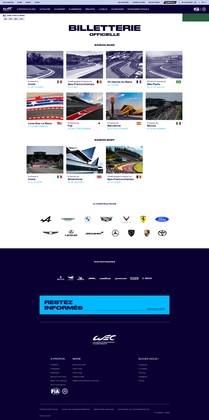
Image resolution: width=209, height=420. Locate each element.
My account (187, 2)
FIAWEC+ (54, 365)
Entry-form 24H (79, 365)
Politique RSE (78, 376)
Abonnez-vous (156, 308)
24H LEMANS (8, 2)
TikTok (141, 380)
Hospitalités (139, 2)
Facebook (142, 365)
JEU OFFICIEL (123, 2)
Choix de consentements (76, 409)
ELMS (19, 2)
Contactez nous (49, 409)
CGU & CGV (45, 416)
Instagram (142, 376)
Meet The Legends (58, 380)
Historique (54, 372)
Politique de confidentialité (133, 409)
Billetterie (154, 2)
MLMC (28, 2)
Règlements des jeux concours (86, 380)
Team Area (77, 368)
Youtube (142, 372)
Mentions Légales (104, 409)
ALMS (37, 2)
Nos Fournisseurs (58, 384)
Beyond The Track (58, 376)
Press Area (77, 372)
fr (203, 2)
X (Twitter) (142, 368)
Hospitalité (55, 368)
